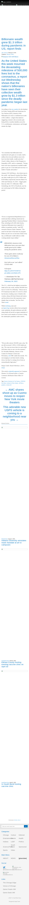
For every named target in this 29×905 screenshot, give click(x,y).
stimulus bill (8, 385)
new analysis (15, 109)
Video (13, 850)
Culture (13, 835)
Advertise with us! (17, 820)
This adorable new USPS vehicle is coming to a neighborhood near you (14, 413)
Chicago (6, 835)
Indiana (5, 842)
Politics (12, 54)
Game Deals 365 (9, 892)
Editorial (22, 835)
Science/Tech (8, 847)
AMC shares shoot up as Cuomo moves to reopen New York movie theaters (14, 396)
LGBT (13, 842)
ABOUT (5, 858)
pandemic (3, 385)
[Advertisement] (14, 21)
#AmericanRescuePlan (11, 258)
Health (21, 838)
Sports (5, 850)
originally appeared (14, 371)
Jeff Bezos (21, 383)
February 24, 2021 (11, 281)
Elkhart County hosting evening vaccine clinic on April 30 (12, 664)
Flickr (3, 368)
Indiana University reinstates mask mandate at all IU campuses (13, 542)
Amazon (6, 381)
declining (8, 306)
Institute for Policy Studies (12, 383)
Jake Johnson (4, 52)
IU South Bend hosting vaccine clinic (11, 785)
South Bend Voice (5, 660)
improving (6, 308)
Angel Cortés (17, 901)
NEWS (13, 858)
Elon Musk (3, 383)
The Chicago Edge (9, 883)
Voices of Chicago (9, 886)
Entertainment (8, 838)
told (9, 355)
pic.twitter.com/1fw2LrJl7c (12, 273)
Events (13, 838)
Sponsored (22, 847)
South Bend (13, 846)
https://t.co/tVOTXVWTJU (12, 271)
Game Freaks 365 (9, 889)
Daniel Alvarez (4, 538)
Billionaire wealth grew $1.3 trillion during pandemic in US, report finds (13, 44)
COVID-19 (23, 381)
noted (6, 302)
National (8, 54)
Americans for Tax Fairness (14, 381)
